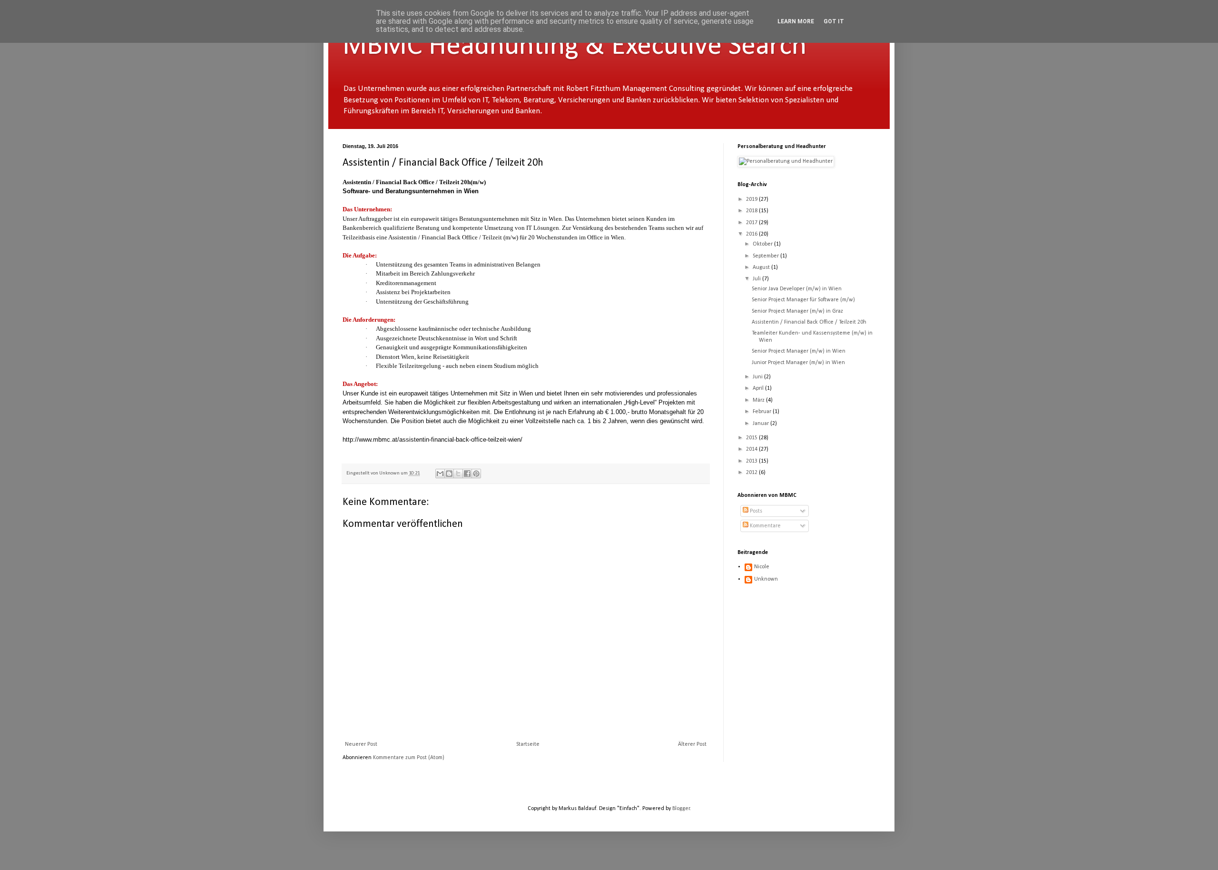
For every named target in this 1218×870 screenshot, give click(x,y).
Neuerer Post (361, 744)
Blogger (681, 808)
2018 (752, 211)
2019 (752, 199)
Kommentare (764, 526)
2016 (752, 234)
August (762, 267)
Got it (834, 21)
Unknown (766, 579)
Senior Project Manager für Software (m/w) (803, 300)
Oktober (763, 244)
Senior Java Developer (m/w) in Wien (797, 289)
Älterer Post (692, 744)
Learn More (795, 21)
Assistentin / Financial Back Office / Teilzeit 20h (809, 322)
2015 (752, 438)
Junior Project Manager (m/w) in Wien (798, 363)
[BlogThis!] (449, 473)
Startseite (528, 744)
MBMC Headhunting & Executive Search (574, 46)
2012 (752, 472)
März (759, 400)
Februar (763, 412)
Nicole (761, 567)
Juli (757, 279)
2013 (752, 461)
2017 (752, 223)
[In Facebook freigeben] (467, 473)
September (766, 256)
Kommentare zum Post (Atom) (408, 758)
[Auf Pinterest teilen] (476, 473)
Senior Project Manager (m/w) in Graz (797, 311)
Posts (755, 511)
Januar (761, 423)
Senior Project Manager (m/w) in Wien (798, 351)
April (759, 388)
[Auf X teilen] (458, 473)
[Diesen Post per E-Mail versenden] (440, 473)
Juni (758, 377)
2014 (752, 449)
